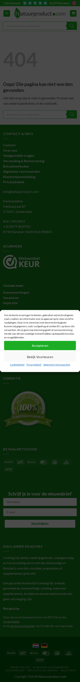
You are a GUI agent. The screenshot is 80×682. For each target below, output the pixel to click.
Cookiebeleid (17, 364)
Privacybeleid (33, 364)
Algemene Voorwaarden (56, 364)
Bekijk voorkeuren (40, 357)
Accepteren (40, 345)
